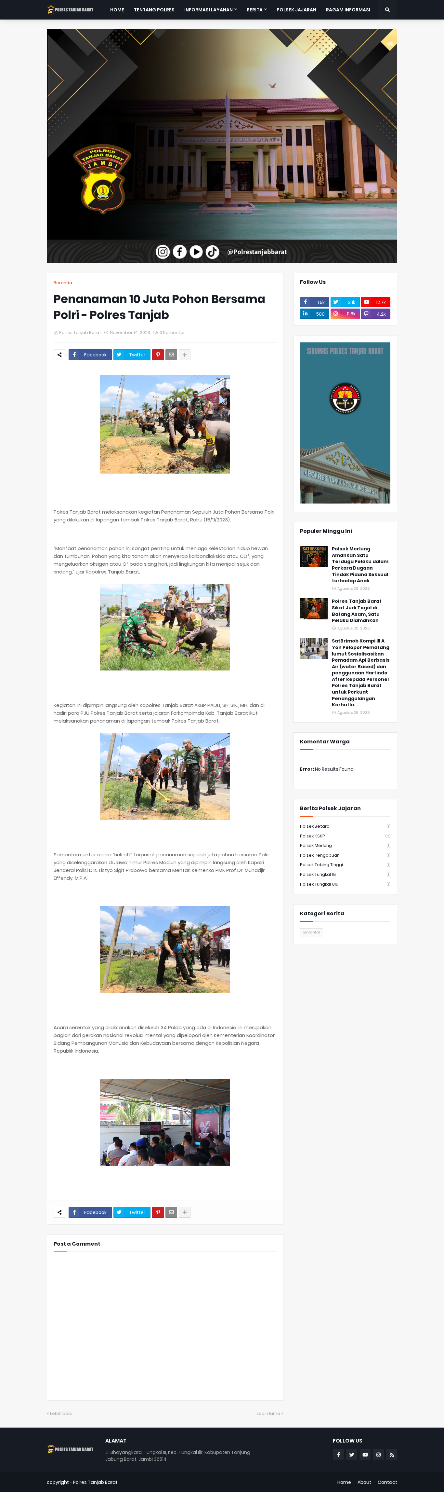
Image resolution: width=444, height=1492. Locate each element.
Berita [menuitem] (255, 10)
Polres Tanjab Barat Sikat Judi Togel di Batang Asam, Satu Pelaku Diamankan (357, 611)
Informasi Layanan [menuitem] (208, 10)
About (364, 1482)
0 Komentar (172, 332)
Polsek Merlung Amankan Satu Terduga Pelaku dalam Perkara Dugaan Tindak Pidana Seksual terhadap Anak (360, 565)
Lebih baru (61, 1413)
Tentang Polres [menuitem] (154, 10)
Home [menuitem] (117, 10)
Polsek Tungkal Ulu (345, 884)
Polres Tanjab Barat (95, 1482)
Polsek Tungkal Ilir (345, 874)
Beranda (63, 283)
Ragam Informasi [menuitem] (348, 10)
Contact (387, 1482)
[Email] (171, 354)
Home (344, 1482)
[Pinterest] (158, 354)
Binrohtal (311, 932)
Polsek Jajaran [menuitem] (296, 10)
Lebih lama (268, 1413)
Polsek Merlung (345, 845)
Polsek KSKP (345, 836)
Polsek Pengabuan (345, 855)
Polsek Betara (345, 826)
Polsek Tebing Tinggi (345, 865)
